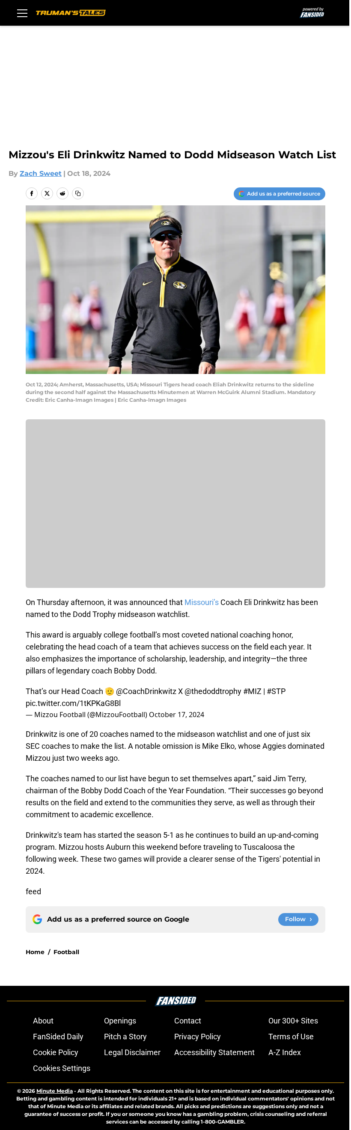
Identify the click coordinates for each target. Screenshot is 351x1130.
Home (35, 952)
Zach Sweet (41, 173)
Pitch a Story (125, 1036)
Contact (187, 1020)
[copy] (78, 193)
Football (66, 952)
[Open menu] (22, 13)
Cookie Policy (55, 1052)
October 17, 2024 (176, 714)
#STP (276, 691)
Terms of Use (291, 1036)
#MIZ (252, 691)
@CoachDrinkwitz (146, 691)
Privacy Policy (197, 1036)
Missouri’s (201, 602)
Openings (120, 1020)
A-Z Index (284, 1052)
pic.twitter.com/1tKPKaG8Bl (73, 703)
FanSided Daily (58, 1036)
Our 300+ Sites (293, 1020)
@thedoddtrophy (212, 691)
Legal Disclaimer (132, 1052)
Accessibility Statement (214, 1052)
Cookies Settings (61, 1068)
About (43, 1020)
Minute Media (54, 1091)
